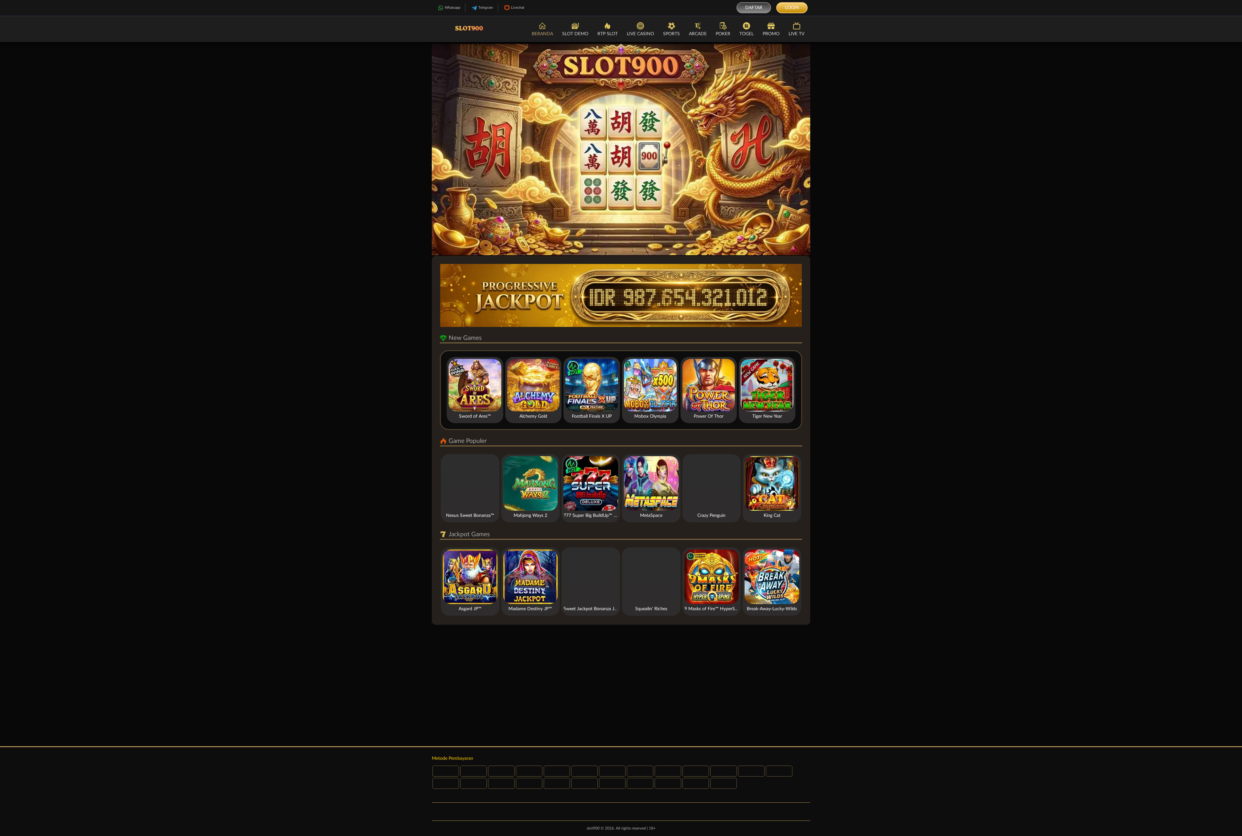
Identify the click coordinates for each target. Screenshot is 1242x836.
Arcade (698, 34)
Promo (771, 34)
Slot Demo (575, 34)
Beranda (542, 34)
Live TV (796, 34)
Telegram (485, 7)
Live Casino (640, 34)
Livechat (517, 7)
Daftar (753, 7)
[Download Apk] (621, 685)
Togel (746, 34)
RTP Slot (607, 34)
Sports (671, 34)
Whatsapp (452, 7)
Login (792, 7)
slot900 (593, 828)
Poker (723, 34)
